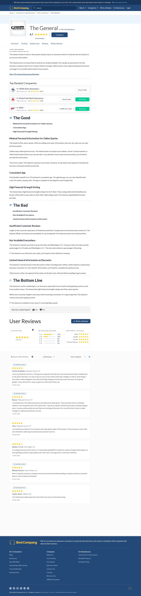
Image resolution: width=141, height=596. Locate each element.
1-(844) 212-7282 (65, 109)
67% (58, 334)
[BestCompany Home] (19, 8)
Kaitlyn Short (19, 49)
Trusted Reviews (15, 569)
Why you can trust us (119, 2)
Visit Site (82, 99)
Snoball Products (84, 558)
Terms (52, 592)
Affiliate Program (53, 579)
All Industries (14, 572)
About (83, 8)
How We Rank (14, 562)
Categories (93, 8)
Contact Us (51, 569)
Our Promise (51, 558)
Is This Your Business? (67, 29)
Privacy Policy (44, 592)
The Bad (24, 43)
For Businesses (118, 8)
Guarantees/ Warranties (18, 565)
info (33, 330)
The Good (14, 43)
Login (129, 8)
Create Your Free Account (87, 555)
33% (58, 336)
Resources (13, 558)
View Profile (82, 90)
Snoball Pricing (83, 562)
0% (58, 339)
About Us (50, 555)
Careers (49, 572)
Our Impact (51, 562)
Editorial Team (52, 565)
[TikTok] (28, 588)
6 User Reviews (39, 38)
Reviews (45, 43)
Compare (59, 35)
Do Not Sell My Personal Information (66, 592)
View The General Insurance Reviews (24, 74)
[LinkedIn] (24, 588)
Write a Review (105, 8)
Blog (11, 555)
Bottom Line (34, 43)
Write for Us (51, 576)
